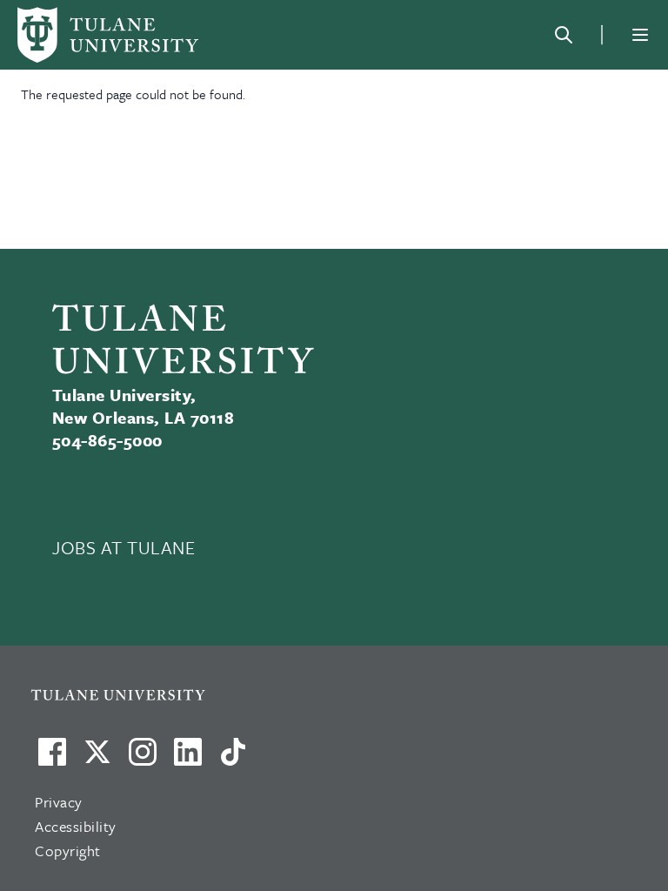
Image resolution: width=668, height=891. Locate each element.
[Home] (107, 35)
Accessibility (76, 826)
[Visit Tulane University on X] (97, 758)
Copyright (68, 850)
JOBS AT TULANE (124, 547)
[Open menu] (640, 34)
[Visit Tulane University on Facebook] (52, 758)
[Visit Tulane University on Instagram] (142, 758)
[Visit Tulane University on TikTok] (233, 758)
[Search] (563, 34)
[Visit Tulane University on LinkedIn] (187, 758)
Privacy (59, 802)
